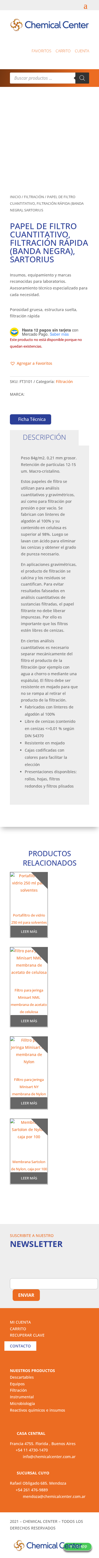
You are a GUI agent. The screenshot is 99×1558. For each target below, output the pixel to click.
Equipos (17, 1383)
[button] (31, 363)
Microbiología (22, 1403)
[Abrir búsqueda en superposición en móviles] (49, 78)
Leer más (29, 931)
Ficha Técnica (32, 419)
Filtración (34, 196)
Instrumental (22, 1396)
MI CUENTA (20, 1322)
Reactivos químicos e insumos (37, 1410)
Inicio (15, 196)
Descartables (22, 1377)
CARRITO (18, 1328)
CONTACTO (20, 1346)
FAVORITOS (41, 50)
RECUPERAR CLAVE (27, 1335)
